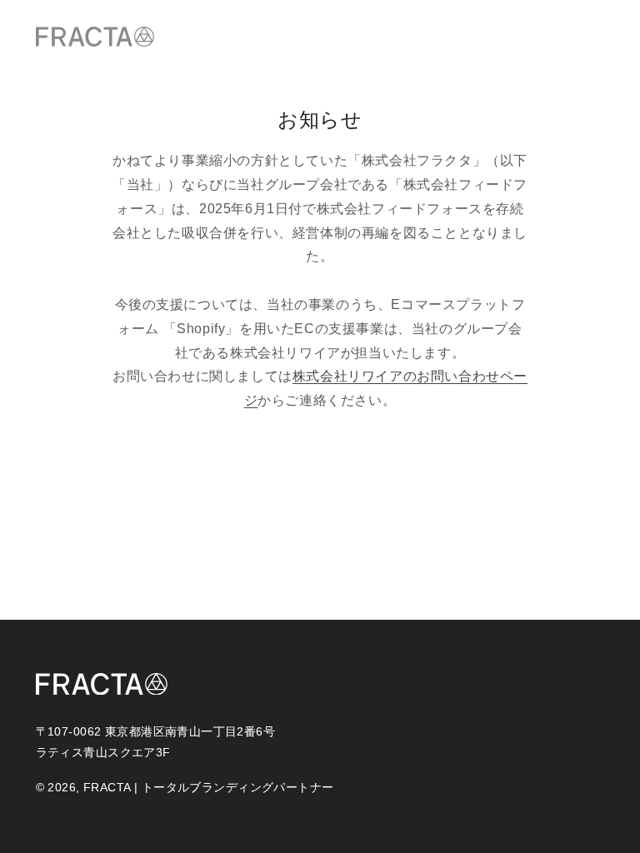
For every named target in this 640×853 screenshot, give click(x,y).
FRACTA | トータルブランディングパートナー (208, 787)
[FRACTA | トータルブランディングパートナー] (95, 37)
